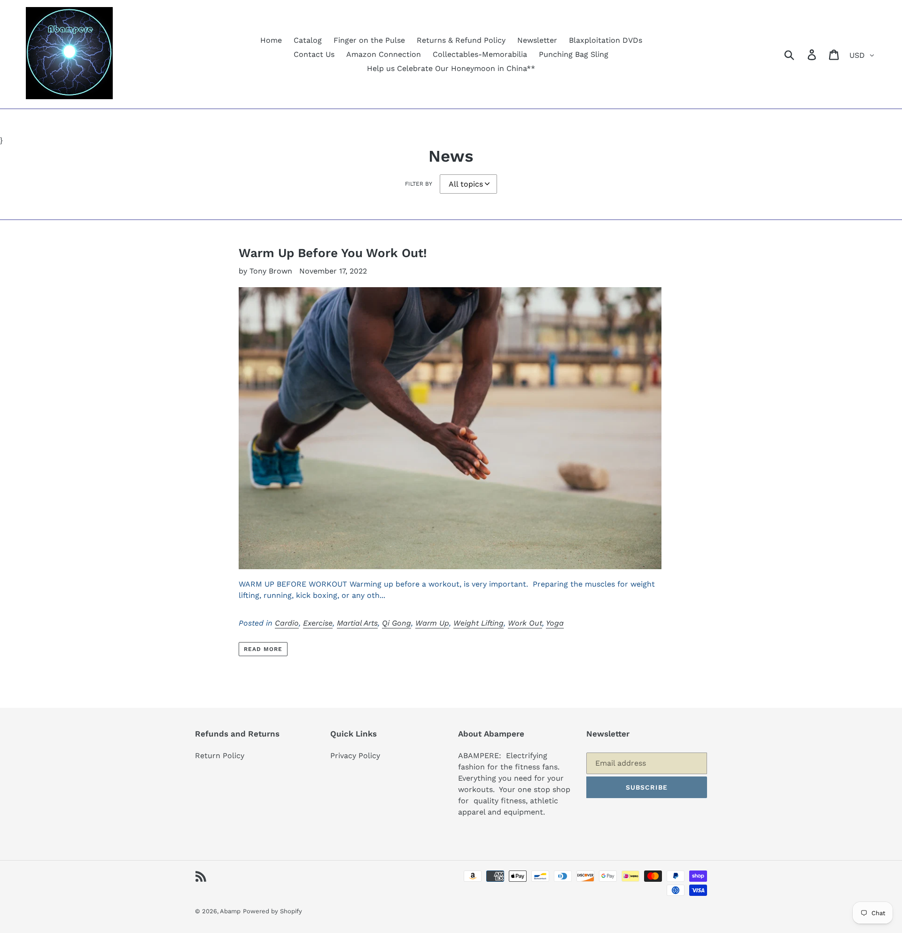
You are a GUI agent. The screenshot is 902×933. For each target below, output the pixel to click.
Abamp (230, 911)
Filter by (418, 183)
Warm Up (432, 623)
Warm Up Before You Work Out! (333, 253)
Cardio (287, 623)
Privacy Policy (355, 755)
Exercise (318, 623)
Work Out (525, 623)
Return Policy (219, 755)
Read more (263, 649)
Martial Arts (357, 623)
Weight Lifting (478, 623)
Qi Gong (396, 623)
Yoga (555, 623)
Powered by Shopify (272, 911)
